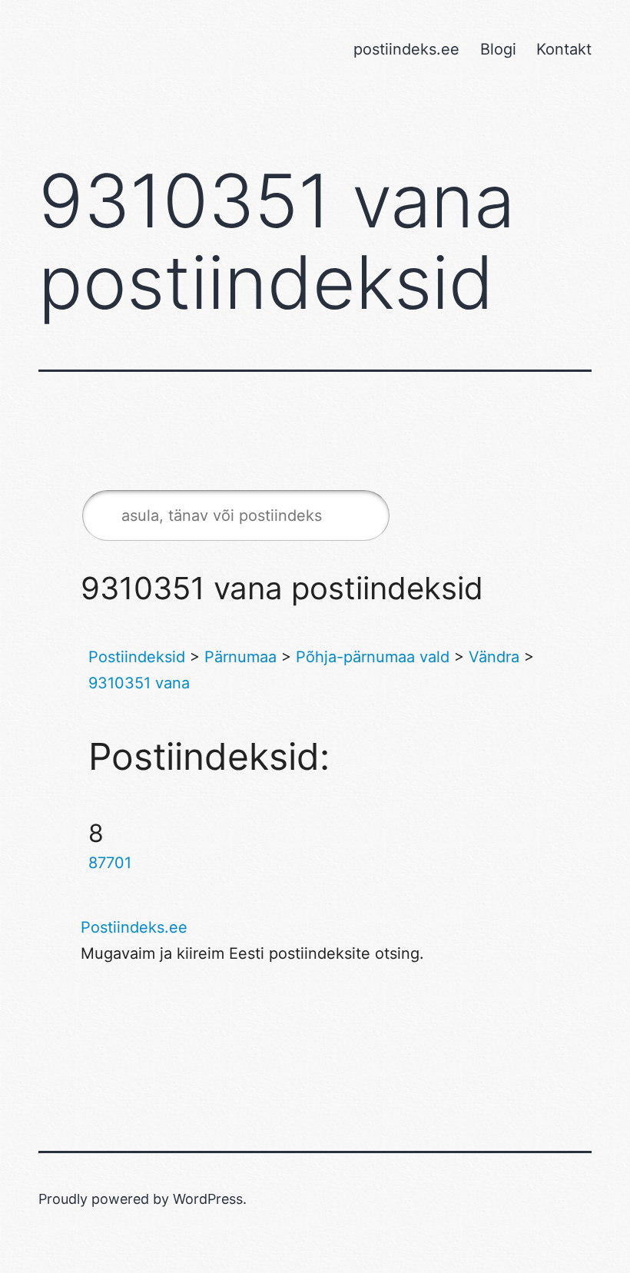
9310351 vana (139, 683)
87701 (109, 863)
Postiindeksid (136, 657)
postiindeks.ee (406, 49)
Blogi (498, 49)
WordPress (208, 1199)
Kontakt (564, 49)
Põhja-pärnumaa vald (372, 657)
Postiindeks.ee (134, 927)
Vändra (494, 657)
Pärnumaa (240, 657)
